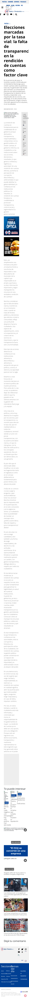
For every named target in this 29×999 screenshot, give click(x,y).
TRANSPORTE (14, 978)
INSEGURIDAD (14, 981)
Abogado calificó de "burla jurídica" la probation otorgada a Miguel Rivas (15, 873)
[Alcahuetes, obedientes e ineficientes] (19, 796)
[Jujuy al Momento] (7, 950)
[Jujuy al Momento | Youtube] (11, 14)
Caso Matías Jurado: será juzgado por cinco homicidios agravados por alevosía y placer (16, 894)
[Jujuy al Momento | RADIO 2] (22, 961)
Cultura (8, 976)
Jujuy (2, 971)
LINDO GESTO (7, 909)
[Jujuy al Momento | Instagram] (8, 14)
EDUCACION (14, 975)
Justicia (7, 889)
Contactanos (23, 979)
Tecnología (9, 982)
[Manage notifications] (25, 995)
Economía (10, 2)
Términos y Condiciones (6, 989)
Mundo (3, 976)
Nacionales (4, 973)
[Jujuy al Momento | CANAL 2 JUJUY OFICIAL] (22, 952)
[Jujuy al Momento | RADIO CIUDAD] (26, 961)
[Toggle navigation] (2, 7)
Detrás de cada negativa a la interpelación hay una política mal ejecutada (8, 816)
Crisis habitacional (16, 842)
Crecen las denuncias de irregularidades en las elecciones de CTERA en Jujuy (15, 934)
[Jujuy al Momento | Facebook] (1, 14)
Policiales (23, 2)
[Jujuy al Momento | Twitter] (4, 14)
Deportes (16, 2)
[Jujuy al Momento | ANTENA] (26, 952)
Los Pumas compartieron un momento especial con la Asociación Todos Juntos (15, 914)
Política (4, 2)
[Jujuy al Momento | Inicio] (28, 966)
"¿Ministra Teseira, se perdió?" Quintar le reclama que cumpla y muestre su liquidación (14, 810)
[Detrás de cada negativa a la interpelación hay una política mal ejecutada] (6, 805)
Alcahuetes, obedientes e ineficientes (21, 801)
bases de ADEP (8, 929)
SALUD (12, 984)
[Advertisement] (14, 769)
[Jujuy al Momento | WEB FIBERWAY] (19, 955)
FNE (7, 979)
